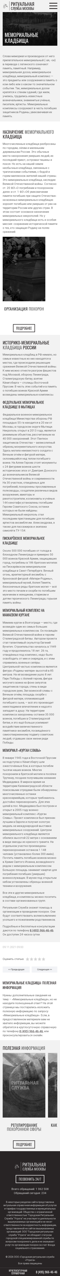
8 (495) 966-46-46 (42, 930)
